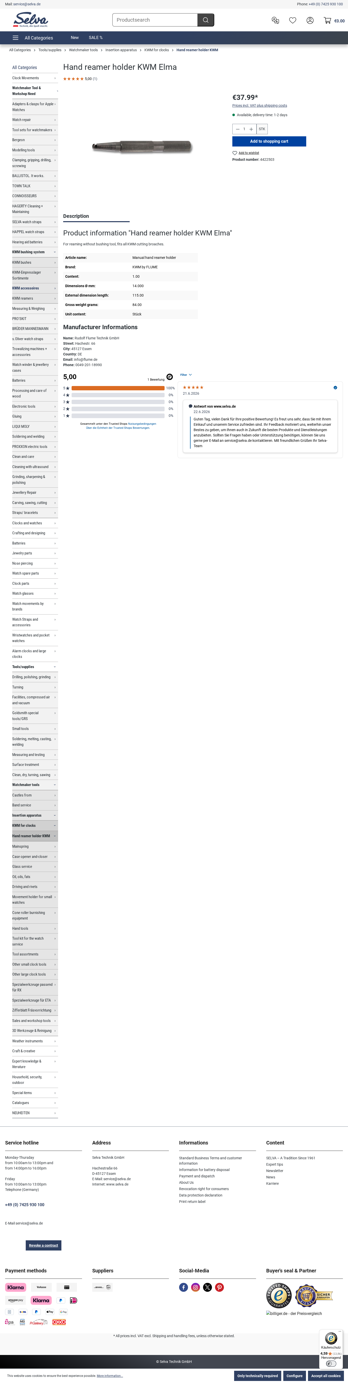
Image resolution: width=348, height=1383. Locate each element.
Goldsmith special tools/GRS (25, 716)
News (270, 1177)
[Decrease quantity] (237, 129)
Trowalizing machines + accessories (29, 352)
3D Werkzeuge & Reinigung (31, 1030)
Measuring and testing (28, 754)
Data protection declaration (200, 1195)
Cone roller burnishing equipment (28, 915)
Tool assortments (25, 954)
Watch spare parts (25, 573)
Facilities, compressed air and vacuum (31, 700)
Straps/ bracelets (25, 512)
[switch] (331, 1364)
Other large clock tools (29, 974)
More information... (110, 1376)
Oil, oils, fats (21, 876)
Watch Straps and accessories (25, 622)
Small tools (20, 728)
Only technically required (257, 1376)
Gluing (16, 416)
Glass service (22, 866)
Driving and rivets (24, 886)
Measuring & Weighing (28, 308)
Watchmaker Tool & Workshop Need (26, 91)
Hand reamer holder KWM (31, 836)
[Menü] (340, 1332)
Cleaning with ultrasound (30, 466)
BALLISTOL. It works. (28, 176)
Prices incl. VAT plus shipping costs (259, 105)
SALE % (96, 37)
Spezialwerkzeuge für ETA (31, 1000)
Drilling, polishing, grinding (31, 677)
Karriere (272, 1183)
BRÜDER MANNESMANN (30, 328)
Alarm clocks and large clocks (29, 654)
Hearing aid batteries (27, 242)
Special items (22, 1093)
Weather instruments (27, 1041)
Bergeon (18, 140)
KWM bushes (21, 262)
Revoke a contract (43, 1245)
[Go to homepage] (30, 19)
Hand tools (20, 928)
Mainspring (20, 846)
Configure (295, 1376)
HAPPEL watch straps (28, 232)
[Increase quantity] (251, 129)
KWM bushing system (28, 252)
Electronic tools (23, 406)
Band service (21, 805)
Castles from (22, 795)
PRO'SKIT (19, 318)
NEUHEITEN (21, 1113)
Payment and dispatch (197, 1176)
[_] (142, 147)
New (75, 37)
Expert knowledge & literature (26, 1064)
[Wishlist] (291, 20)
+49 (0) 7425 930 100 (326, 4)
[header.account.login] (308, 20)
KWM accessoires (25, 288)
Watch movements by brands (28, 606)
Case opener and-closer (30, 856)
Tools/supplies (23, 666)
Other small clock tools (29, 964)
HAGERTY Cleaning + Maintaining (27, 209)
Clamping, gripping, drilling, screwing (31, 163)
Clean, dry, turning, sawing (31, 775)
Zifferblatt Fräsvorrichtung (31, 1010)
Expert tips (274, 1164)
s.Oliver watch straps (27, 339)
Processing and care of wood (29, 393)
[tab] (96, 216)
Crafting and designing (28, 533)
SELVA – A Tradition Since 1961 (290, 1158)
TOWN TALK (21, 186)
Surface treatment (25, 764)
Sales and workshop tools (31, 1020)
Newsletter (274, 1171)
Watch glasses (23, 593)
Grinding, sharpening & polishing (28, 479)
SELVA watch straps (27, 222)
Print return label (192, 1202)
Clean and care (23, 456)
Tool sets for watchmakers (32, 130)
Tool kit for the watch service (28, 941)
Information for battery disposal (204, 1170)
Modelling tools (23, 150)
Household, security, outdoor (27, 1080)
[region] (142, 147)
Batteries (18, 380)
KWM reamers (22, 298)
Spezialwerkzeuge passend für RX (32, 987)
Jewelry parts (22, 553)
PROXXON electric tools (29, 446)
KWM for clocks (24, 825)
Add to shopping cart (269, 141)
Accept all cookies (326, 1376)
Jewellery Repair (24, 492)
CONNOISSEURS (24, 196)
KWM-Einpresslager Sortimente (26, 275)
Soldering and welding (28, 436)
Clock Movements (25, 78)
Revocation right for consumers (204, 1189)
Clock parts (20, 583)
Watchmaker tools (25, 784)
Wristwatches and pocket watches (30, 638)
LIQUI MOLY (21, 426)
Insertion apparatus (27, 815)
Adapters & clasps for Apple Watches (32, 107)
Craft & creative (23, 1051)
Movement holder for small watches (32, 900)
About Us (186, 1182)
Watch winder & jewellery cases (30, 367)
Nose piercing (22, 563)
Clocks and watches (27, 523)
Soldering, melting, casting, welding (31, 742)
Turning (17, 687)
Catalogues (20, 1102)
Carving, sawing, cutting (29, 502)
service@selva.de (27, 4)
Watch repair (21, 119)
